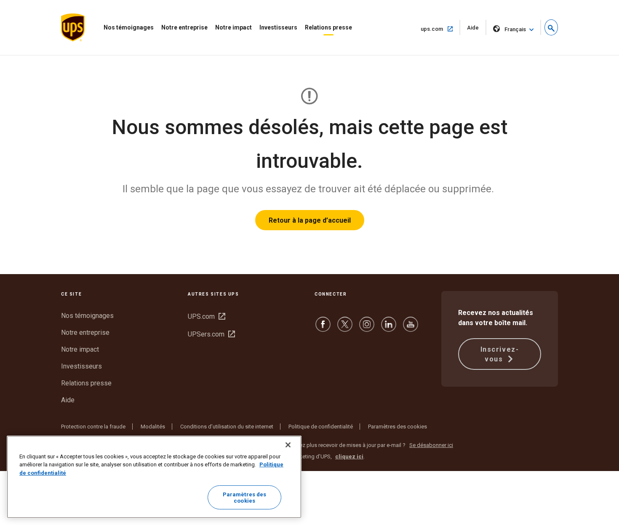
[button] (551, 27)
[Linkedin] (388, 328)
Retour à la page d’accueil (310, 220)
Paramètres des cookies (397, 426)
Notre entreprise (184, 27)
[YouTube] (410, 328)
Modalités (153, 426)
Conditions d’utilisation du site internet (226, 426)
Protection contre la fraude (93, 426)
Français (515, 29)
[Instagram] (366, 328)
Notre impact (233, 27)
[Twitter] (344, 328)
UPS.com (206, 316)
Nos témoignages (129, 27)
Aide (476, 29)
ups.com (440, 28)
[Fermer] (288, 445)
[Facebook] (323, 328)
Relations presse (328, 27)
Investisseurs (278, 27)
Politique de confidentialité (320, 426)
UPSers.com (211, 334)
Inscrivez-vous (499, 354)
